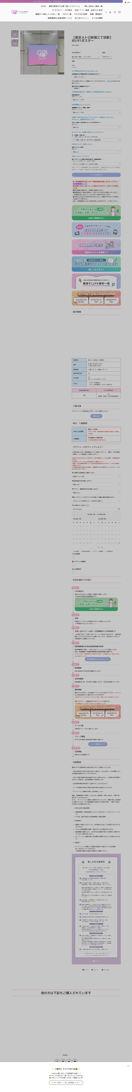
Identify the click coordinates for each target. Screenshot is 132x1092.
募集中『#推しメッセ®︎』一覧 (47, 14)
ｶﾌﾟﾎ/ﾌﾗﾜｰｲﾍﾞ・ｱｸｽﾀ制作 (62, 10)
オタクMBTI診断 (80, 14)
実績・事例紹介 (96, 14)
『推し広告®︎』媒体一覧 (93, 6)
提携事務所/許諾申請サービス (60, 18)
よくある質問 (97, 18)
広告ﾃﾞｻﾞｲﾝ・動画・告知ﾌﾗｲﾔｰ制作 (89, 10)
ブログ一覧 (66, 14)
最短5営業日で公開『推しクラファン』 (64, 6)
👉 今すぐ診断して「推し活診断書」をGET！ (66, 1083)
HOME (43, 6)
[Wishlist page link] (106, 12)
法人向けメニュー (82, 18)
